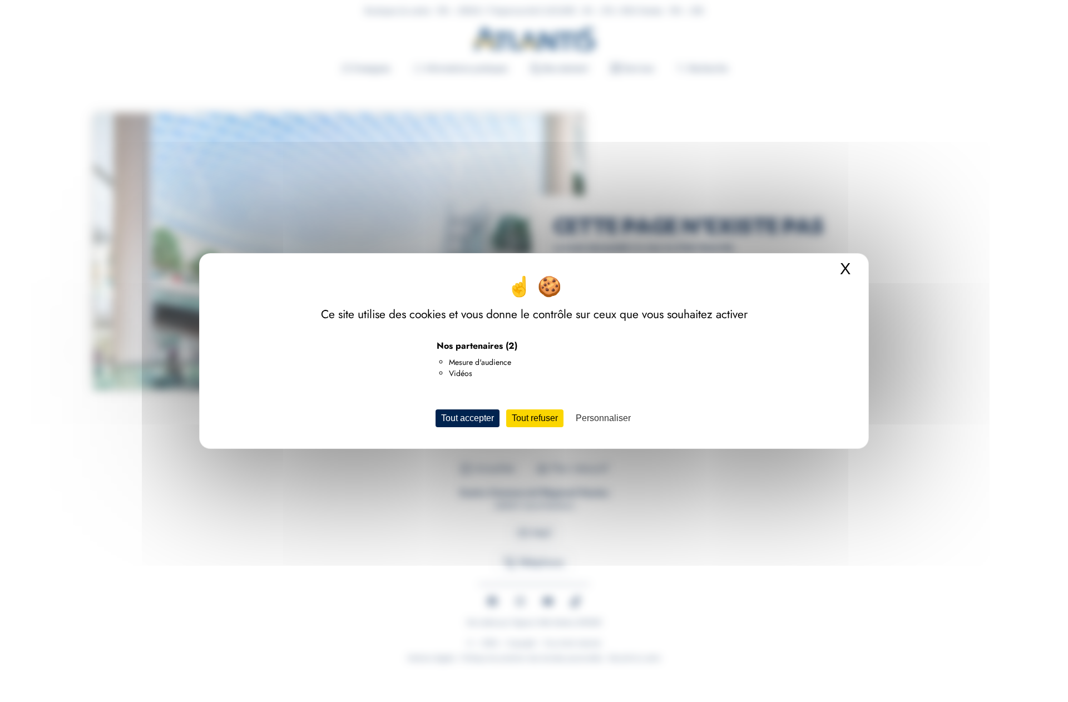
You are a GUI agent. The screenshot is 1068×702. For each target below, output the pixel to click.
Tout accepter (467, 418)
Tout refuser (535, 418)
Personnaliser (603, 418)
